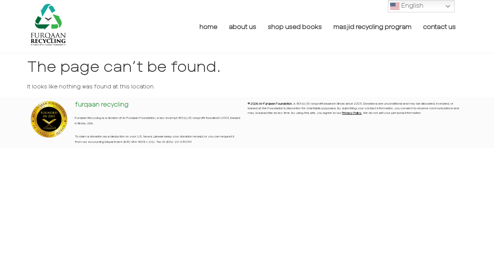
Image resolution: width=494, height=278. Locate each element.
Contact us (439, 26)
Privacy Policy (352, 113)
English (411, 5)
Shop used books (295, 26)
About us (242, 26)
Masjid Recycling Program (372, 26)
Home (208, 26)
